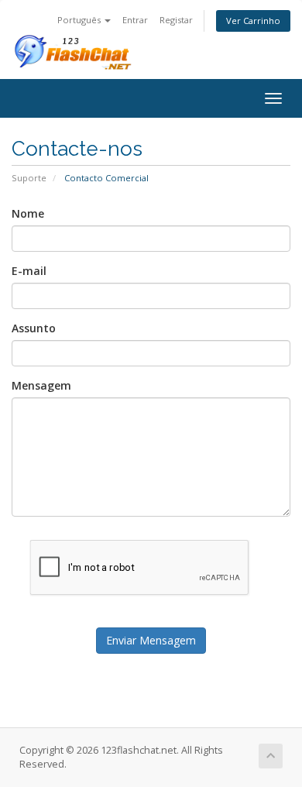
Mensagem (41, 385)
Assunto (34, 328)
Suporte (29, 178)
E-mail (29, 270)
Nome (28, 213)
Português (80, 20)
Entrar (135, 20)
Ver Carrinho (253, 20)
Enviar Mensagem (151, 640)
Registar (176, 20)
